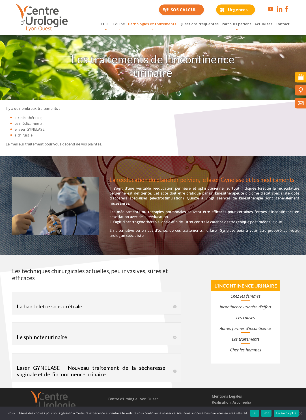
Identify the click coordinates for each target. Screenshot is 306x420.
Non (266, 413)
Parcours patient (236, 24)
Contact (283, 24)
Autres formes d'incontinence (245, 328)
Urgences (238, 9)
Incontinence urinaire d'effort (245, 307)
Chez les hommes (245, 350)
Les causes (245, 317)
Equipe (119, 24)
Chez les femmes (246, 296)
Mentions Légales (227, 396)
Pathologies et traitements (152, 24)
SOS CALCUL (184, 9)
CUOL (105, 24)
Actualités (263, 24)
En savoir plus (286, 413)
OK (254, 413)
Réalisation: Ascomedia (231, 402)
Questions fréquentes (199, 24)
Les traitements (245, 339)
